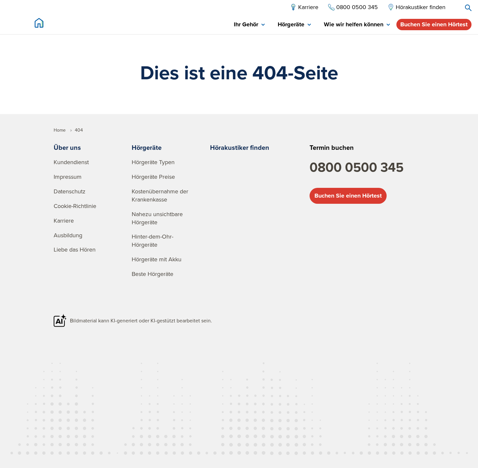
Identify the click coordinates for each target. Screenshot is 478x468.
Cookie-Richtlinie (75, 206)
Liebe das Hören (75, 249)
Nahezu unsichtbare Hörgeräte (157, 218)
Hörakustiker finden (239, 147)
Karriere (64, 220)
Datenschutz (70, 191)
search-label (468, 8)
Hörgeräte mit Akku (156, 259)
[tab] (249, 25)
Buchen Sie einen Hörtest (434, 24)
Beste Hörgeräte (152, 274)
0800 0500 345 (357, 167)
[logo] (39, 22)
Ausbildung (68, 235)
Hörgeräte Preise (153, 177)
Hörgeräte (147, 147)
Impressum (68, 177)
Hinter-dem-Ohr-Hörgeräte (152, 240)
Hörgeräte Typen (153, 162)
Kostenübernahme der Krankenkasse (160, 195)
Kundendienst (71, 162)
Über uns (67, 147)
